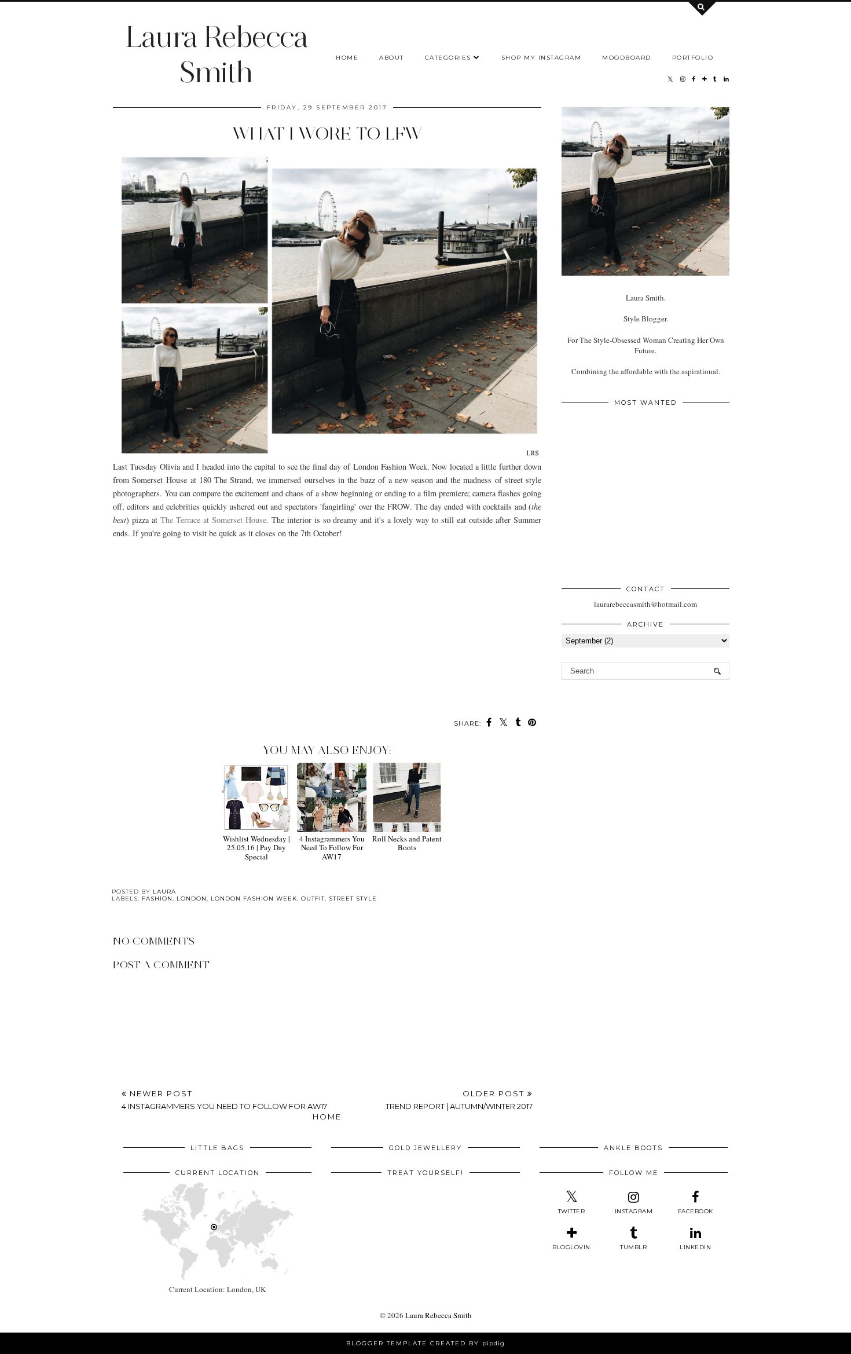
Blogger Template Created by (425, 1343)
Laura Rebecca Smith (216, 54)
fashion (157, 898)
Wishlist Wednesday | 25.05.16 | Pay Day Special (256, 847)
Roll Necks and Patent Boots (407, 842)
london (192, 898)
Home (347, 57)
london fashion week (254, 898)
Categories (448, 57)
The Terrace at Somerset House (213, 519)
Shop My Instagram (541, 57)
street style (353, 898)
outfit (313, 898)
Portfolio (693, 57)
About (391, 57)
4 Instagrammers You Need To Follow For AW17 (332, 847)
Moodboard (626, 57)
